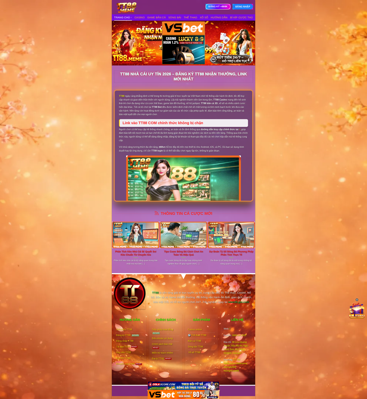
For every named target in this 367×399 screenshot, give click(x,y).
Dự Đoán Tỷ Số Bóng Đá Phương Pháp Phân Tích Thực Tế (231, 253)
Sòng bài (174, 17)
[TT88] (128, 7)
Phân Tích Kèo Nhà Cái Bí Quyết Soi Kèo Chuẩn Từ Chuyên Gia (135, 253)
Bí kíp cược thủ (241, 17)
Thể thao (190, 17)
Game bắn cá (156, 17)
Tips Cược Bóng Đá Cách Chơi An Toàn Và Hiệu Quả (183, 253)
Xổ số (204, 17)
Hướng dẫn (219, 17)
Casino (139, 17)
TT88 (121, 96)
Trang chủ (122, 17)
